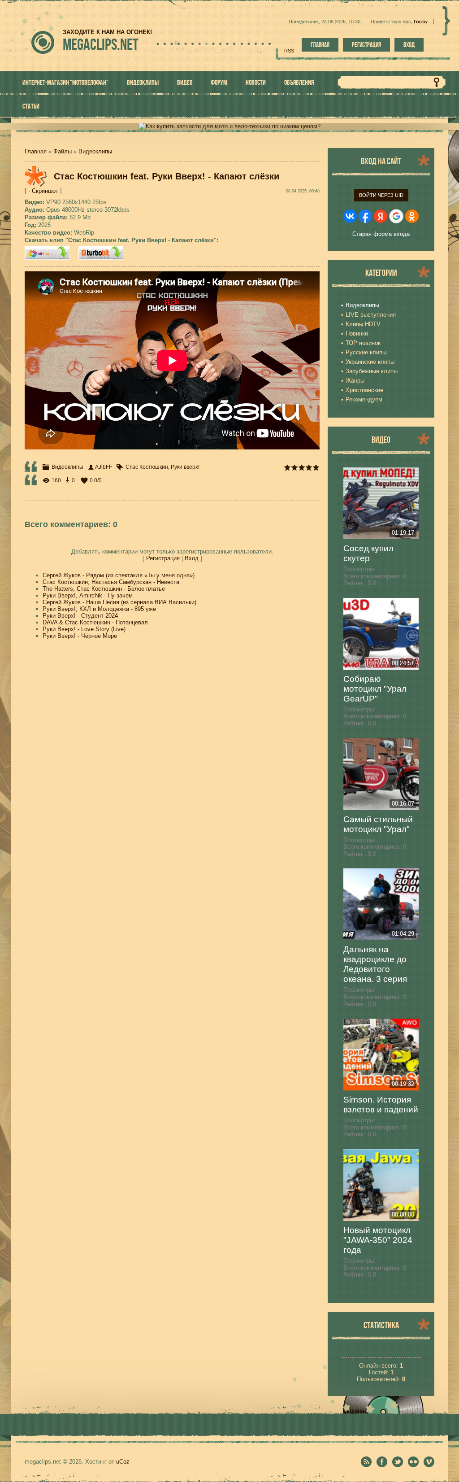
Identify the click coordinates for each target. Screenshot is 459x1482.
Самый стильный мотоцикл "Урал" (378, 824)
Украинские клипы (370, 361)
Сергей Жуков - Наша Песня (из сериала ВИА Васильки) (119, 602)
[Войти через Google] (396, 216)
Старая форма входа (381, 234)
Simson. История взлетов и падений (380, 1104)
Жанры (355, 380)
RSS (289, 50)
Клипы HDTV (363, 324)
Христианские (364, 390)
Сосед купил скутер (368, 553)
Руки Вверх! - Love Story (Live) (84, 629)
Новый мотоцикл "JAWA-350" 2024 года (377, 1240)
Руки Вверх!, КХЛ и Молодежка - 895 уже (99, 609)
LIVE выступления (371, 314)
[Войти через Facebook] (365, 216)
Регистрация (366, 44)
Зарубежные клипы (372, 371)
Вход (409, 44)
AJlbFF (103, 467)
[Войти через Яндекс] (380, 216)
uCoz (123, 1461)
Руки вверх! (185, 467)
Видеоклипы (95, 151)
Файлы (62, 151)
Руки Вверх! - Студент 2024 (80, 615)
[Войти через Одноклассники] (412, 216)
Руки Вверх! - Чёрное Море (80, 635)
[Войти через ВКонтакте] (350, 216)
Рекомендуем (364, 399)
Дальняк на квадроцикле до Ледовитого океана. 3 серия (375, 964)
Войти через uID (381, 195)
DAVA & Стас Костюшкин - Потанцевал (95, 622)
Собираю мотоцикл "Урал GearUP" (375, 688)
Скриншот (45, 190)
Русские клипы (366, 352)
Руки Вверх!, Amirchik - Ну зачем (88, 595)
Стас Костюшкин (147, 467)
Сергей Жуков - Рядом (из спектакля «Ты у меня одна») (119, 575)
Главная (320, 44)
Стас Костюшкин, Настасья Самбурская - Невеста (111, 582)
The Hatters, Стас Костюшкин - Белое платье (104, 588)
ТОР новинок (363, 343)
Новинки (357, 333)
